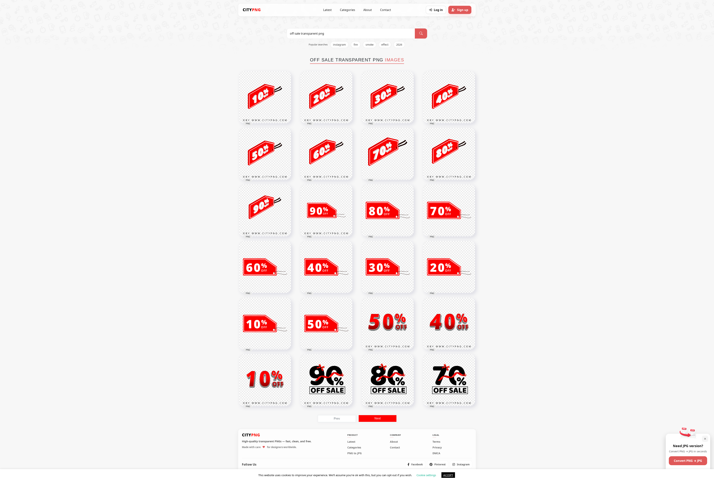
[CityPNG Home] (252, 9)
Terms (436, 441)
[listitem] (415, 464)
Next (377, 418)
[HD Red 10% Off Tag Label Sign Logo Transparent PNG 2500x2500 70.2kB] (265, 324)
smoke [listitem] (370, 44)
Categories (347, 10)
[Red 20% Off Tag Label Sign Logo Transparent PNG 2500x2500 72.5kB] (449, 267)
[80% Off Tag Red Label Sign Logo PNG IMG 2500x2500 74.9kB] (388, 210)
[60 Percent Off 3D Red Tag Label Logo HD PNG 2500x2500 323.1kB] (326, 154)
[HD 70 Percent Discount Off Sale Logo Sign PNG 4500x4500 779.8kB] (449, 380)
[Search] (421, 33)
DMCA (436, 453)
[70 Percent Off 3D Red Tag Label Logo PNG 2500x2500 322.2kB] (388, 154)
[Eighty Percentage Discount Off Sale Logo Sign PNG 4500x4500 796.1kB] (388, 380)
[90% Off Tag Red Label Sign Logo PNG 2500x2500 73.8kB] (326, 210)
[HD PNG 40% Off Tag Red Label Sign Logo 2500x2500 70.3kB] (326, 267)
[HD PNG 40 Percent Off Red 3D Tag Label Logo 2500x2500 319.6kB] (449, 97)
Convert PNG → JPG (688, 461)
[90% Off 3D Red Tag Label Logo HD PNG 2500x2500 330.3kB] (265, 210)
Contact (385, 10)
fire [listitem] (356, 44)
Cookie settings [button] (426, 475)
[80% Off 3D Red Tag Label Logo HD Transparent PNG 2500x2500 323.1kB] (449, 154)
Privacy (437, 447)
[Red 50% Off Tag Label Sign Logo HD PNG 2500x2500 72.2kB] (326, 324)
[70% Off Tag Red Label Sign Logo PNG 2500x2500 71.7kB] (449, 210)
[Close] (705, 439)
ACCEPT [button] (448, 475)
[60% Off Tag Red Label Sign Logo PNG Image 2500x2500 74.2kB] (265, 267)
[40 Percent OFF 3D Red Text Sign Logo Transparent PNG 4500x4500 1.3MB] (449, 324)
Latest (327, 10)
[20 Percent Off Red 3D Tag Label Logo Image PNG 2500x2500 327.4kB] (326, 97)
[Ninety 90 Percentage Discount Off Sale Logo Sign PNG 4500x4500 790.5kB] (326, 380)
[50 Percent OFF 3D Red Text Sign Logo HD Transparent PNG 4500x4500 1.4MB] (388, 324)
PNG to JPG (354, 453)
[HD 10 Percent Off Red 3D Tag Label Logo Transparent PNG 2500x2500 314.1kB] (265, 97)
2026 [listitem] (399, 44)
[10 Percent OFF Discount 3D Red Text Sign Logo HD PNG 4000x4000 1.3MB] (265, 380)
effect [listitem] (384, 44)
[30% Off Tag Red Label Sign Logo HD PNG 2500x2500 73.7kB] (388, 267)
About (367, 10)
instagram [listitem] (339, 44)
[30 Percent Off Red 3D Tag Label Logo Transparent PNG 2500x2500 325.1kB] (388, 97)
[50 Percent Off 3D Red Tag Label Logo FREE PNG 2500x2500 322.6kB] (265, 154)
